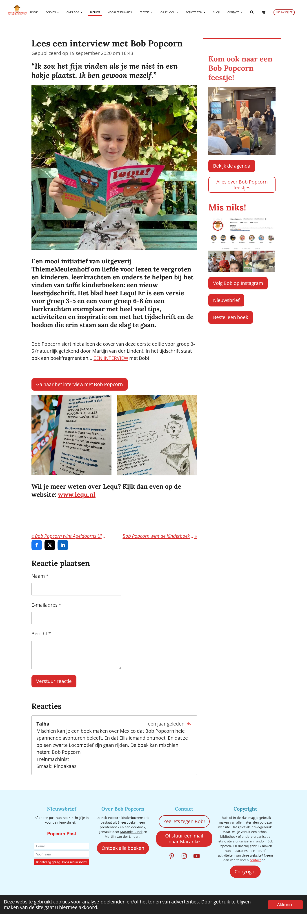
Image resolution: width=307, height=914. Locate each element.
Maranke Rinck (131, 832)
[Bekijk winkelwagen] (263, 12)
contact (255, 860)
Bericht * (41, 633)
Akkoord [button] (285, 904)
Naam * (40, 576)
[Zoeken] (251, 12)
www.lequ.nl (77, 494)
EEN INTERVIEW (110, 358)
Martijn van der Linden (122, 836)
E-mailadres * (46, 605)
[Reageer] (189, 724)
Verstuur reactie (54, 681)
